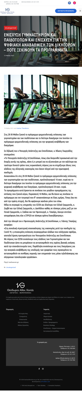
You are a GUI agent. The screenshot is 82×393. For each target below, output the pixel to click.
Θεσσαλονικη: (26, 2)
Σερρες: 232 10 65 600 (10, 2)
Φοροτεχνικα (48, 316)
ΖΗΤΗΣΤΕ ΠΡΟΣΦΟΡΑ (66, 11)
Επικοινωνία (23, 319)
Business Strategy (49, 325)
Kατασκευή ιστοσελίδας (51, 331)
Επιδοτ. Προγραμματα (51, 322)
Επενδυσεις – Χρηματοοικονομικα (54, 328)
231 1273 (36, 2)
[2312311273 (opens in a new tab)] (33, 2)
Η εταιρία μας (23, 313)
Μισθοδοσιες (48, 319)
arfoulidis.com (45, 381)
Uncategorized (10, 28)
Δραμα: (8, 3)
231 (32, 2)
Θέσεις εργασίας (23, 325)
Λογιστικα (47, 313)
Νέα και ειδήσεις (23, 322)
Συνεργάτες (23, 316)
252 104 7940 (15, 3)
